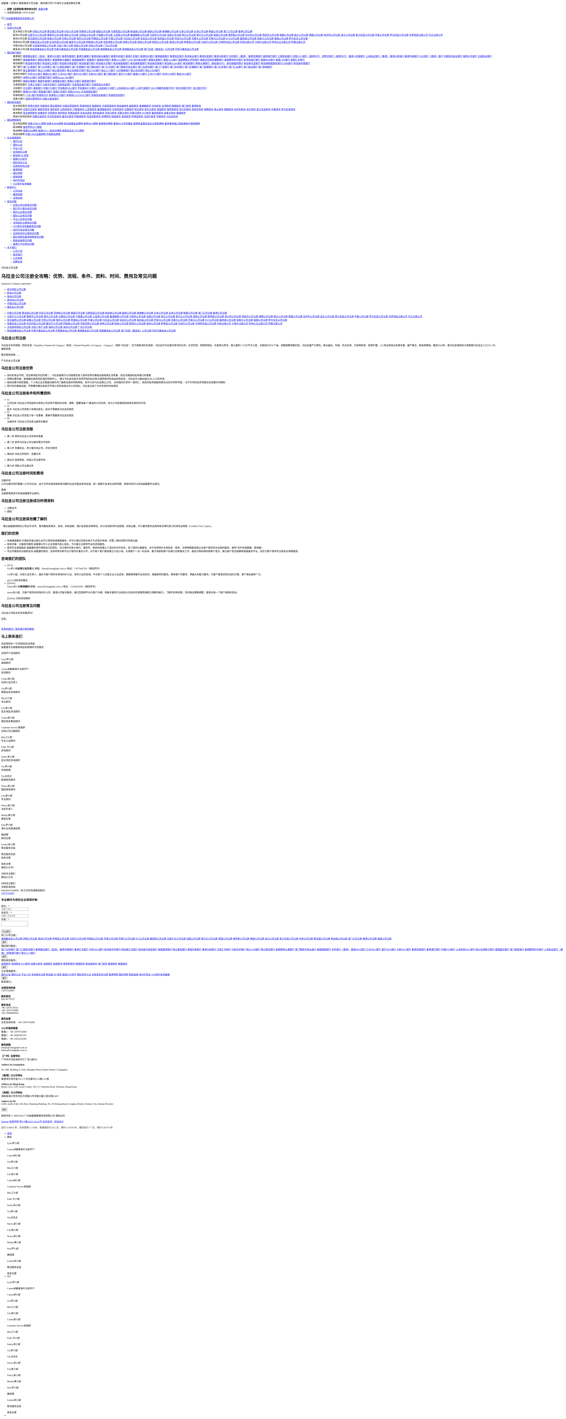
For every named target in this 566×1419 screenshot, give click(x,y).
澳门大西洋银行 (146, 67)
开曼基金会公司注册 (89, 49)
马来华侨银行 (49, 84)
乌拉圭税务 (172, 116)
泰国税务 (96, 106)
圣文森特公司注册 (37, 38)
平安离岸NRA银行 (67, 88)
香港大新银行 (221, 56)
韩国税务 (176, 106)
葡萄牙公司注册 (55, 35)
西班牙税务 (197, 109)
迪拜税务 (106, 116)
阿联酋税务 (80, 116)
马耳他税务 (118, 109)
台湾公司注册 (201, 31)
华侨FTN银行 (169, 74)
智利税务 (62, 113)
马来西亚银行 (64, 84)
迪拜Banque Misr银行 (63, 77)
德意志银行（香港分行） (335, 56)
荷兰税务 (139, 109)
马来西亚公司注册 (120, 31)
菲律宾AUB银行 (57, 95)
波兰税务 (251, 109)
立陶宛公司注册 (87, 35)
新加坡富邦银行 (235, 63)
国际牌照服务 (14, 120)
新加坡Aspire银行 (173, 63)
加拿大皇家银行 (50, 99)
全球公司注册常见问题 (25, 205)
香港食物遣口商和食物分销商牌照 (182, 123)
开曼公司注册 (115, 38)
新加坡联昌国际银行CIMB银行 (277, 63)
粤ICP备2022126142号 (30, 1121)
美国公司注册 (281, 38)
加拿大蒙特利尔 (33, 99)
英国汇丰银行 (60, 91)
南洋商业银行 (192, 56)
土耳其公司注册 (121, 35)
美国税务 (181, 113)
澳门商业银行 (250, 67)
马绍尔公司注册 (209, 42)
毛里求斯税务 (94, 116)
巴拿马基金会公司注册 (66, 49)
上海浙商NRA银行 (126, 88)
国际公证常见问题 (22, 215)
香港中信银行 (118, 56)
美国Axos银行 (170, 60)
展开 (4, 942)
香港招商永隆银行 (100, 56)
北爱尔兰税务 (30, 109)
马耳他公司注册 (158, 35)
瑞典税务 (208, 109)
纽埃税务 (116, 116)
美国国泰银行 (79, 60)
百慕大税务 (123, 113)
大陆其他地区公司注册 (44, 45)
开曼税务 (161, 116)
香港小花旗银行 (357, 56)
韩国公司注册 (216, 31)
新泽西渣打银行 (252, 60)
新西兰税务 (34, 106)
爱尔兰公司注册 (204, 35)
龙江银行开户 (200, 88)
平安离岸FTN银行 (87, 88)
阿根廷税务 (74, 113)
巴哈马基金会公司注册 (187, 49)
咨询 (9, 1133)
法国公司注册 (174, 35)
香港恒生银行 (177, 56)
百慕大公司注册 (200, 38)
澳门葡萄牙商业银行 (126, 67)
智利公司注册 (84, 38)
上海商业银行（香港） (377, 56)
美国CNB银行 (282, 60)
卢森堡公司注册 (104, 35)
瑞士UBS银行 (93, 70)
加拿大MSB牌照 (55, 123)
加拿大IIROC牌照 (37, 123)
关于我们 (12, 247)
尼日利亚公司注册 (59, 42)
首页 (9, 24)
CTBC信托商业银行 (137, 60)
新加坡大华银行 (104, 63)
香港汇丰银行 (133, 56)
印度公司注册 (39, 31)
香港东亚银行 (206, 56)
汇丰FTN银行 (155, 74)
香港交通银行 (84, 56)
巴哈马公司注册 (183, 38)
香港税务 (196, 106)
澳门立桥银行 (45, 67)
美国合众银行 (268, 60)
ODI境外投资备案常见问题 (27, 226)
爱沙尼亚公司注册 (365, 35)
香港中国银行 (69, 56)
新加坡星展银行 (121, 63)
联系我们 (17, 254)
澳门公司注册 (230, 31)
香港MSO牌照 (90, 123)
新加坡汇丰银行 (50, 63)
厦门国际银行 (111, 74)
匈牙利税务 (240, 109)
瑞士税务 (218, 109)
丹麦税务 (276, 109)
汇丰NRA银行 (65, 74)
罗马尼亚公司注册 (399, 35)
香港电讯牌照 (106, 123)
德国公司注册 (316, 35)
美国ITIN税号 (20, 159)
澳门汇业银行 (236, 67)
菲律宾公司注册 (87, 31)
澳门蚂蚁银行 (265, 67)
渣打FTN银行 (125, 74)
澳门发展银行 (206, 67)
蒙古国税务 (56, 106)
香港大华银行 (470, 56)
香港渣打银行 (270, 56)
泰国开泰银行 (45, 81)
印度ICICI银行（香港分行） (306, 56)
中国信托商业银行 (453, 56)
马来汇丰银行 (35, 84)
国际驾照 (17, 173)
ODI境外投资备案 (22, 184)
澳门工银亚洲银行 (61, 67)
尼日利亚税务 (54, 116)
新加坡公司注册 (138, 31)
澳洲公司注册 (176, 42)
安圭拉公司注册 (148, 38)
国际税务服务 (14, 102)
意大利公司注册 (253, 35)
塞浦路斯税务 (104, 109)
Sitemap (5, 1121)
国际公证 (17, 145)
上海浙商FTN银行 (106, 88)
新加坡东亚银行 (252, 63)
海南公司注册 (81, 45)
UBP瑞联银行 (123, 70)
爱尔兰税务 (150, 109)
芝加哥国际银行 (89, 91)
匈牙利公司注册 (332, 35)
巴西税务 (52, 113)
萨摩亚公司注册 (192, 42)
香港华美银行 (412, 56)
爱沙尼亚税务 (263, 109)
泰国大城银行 (30, 81)
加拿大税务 (170, 113)
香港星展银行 (162, 56)
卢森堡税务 (78, 109)
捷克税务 (55, 109)
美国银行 (91, 60)
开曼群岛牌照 (53, 134)
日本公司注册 (186, 31)
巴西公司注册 (69, 38)
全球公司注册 (14, 28)
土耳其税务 (91, 109)
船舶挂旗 (17, 177)
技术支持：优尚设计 (53, 1121)
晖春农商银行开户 (165, 88)
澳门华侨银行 (177, 67)
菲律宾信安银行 (116, 95)
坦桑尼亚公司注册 (39, 42)
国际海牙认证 (20, 162)
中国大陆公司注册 (16, 303)
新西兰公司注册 (160, 42)
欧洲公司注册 (14, 293)
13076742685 (7, 893)
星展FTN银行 (140, 74)
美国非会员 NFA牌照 (73, 130)
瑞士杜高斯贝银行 (76, 70)
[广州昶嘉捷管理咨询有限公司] (17, 18)
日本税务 (156, 106)
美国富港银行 (30, 60)
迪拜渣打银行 (45, 77)
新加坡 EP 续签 (21, 155)
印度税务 (45, 106)
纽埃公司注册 (144, 42)
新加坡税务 (123, 106)
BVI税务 (146, 113)
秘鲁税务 (42, 113)
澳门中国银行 (79, 67)
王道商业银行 (485, 56)
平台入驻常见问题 (22, 219)
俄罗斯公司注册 (236, 35)
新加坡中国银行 (301, 63)
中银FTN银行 (50, 88)
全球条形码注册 (21, 166)
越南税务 (134, 106)
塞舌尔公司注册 (77, 42)
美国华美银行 (45, 60)
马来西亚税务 (109, 106)
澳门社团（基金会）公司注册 (159, 49)
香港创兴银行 (147, 56)
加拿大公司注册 (265, 38)
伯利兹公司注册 (165, 38)
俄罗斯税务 (173, 109)
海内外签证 (19, 180)
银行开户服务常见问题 (25, 208)
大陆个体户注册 (65, 45)
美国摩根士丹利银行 (188, 60)
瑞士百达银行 (138, 70)
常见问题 (12, 201)
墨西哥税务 (157, 113)
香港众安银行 (397, 56)
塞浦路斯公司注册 (139, 35)
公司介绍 (17, 251)
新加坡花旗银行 (155, 63)
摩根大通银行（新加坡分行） (210, 63)
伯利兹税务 (98, 113)
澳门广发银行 (162, 67)
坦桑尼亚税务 (39, 116)
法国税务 (129, 109)
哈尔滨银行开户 (184, 88)
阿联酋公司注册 (94, 42)
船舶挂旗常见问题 (22, 240)
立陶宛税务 (66, 109)
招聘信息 (17, 262)
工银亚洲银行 (285, 56)
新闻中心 (12, 187)
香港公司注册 (245, 31)
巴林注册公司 (247, 42)
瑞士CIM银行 (45, 70)
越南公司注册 (154, 31)
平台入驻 (17, 148)
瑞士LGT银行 (108, 70)
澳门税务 (186, 106)
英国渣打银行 (45, 91)
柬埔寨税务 (145, 106)
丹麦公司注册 (382, 35)
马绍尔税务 (150, 116)
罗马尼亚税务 (288, 109)
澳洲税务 (126, 116)
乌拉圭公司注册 (131, 38)
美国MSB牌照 (30, 130)
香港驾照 (17, 169)
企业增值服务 (14, 138)
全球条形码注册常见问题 (26, 233)
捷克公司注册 (71, 35)
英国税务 (161, 109)
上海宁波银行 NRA (146, 88)
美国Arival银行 (119, 60)
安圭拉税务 (86, 113)
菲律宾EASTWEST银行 (78, 95)
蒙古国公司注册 (55, 31)
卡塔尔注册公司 (263, 42)
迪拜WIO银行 (30, 77)
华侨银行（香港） (238, 56)
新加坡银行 (189, 63)
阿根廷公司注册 (99, 38)
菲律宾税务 (85, 106)
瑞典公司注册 (286, 35)
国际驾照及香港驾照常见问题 (28, 237)
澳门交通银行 (192, 67)
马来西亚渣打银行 (81, 84)
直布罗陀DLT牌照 (32, 127)
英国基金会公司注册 (132, 49)
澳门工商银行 (30, 67)
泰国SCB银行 (74, 81)
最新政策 (17, 194)
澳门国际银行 (94, 67)
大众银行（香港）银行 (431, 56)
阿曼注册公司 (298, 42)
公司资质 (17, 258)
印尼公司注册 (71, 31)
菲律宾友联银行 (99, 95)
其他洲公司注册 (15, 300)
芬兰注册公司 (436, 35)
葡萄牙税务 (44, 109)
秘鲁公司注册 (54, 38)
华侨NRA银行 (35, 74)
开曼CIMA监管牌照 (35, 134)
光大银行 (27, 88)
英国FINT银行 (30, 91)
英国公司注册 (220, 35)
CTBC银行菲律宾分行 (36, 95)
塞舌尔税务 (68, 116)
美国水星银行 (155, 60)
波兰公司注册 (348, 35)
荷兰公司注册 (189, 35)
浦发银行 (37, 88)
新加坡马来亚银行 (69, 63)
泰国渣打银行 (89, 81)
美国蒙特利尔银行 (233, 60)
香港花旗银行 (255, 56)
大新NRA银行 (95, 74)
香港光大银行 (54, 56)
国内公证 (17, 141)
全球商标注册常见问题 (25, 223)
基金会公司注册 (15, 307)
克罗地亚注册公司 (418, 35)
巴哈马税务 (111, 113)
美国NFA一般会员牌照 (50, 130)
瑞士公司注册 (301, 35)
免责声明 (14, 1121)
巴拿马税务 (136, 113)
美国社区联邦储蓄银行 (212, 60)
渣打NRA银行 (80, 74)
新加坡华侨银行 (33, 63)
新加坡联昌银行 (138, 63)
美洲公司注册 (14, 296)
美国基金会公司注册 (110, 49)
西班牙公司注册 (270, 35)
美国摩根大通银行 (61, 60)
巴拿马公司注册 (217, 38)
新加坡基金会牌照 (73, 123)
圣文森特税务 (30, 113)
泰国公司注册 (103, 31)
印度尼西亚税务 (70, 106)
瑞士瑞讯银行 (59, 70)
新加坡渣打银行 (87, 63)
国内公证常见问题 (22, 212)
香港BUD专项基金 (123, 123)
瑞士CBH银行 (152, 70)
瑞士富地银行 (30, 70)
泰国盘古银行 (59, 81)
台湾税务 (166, 106)
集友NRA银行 (184, 74)
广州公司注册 (110, 45)
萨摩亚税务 (137, 116)
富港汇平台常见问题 (23, 244)
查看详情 (43, 9)
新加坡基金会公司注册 (42, 49)
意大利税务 (185, 109)
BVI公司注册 (232, 38)
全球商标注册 (20, 152)
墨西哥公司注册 (248, 38)
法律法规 (17, 198)
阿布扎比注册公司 (281, 42)
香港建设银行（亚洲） (35, 56)
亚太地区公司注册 (16, 289)
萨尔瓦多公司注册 (298, 38)
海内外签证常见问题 (23, 230)
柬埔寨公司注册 (170, 31)
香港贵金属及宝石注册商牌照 (148, 123)
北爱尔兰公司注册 (37, 35)
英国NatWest (74, 91)
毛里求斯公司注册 (112, 42)
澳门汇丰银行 (108, 67)
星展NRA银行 (50, 74)
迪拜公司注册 (130, 42)
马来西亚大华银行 (100, 84)
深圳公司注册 (95, 45)
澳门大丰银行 (221, 67)
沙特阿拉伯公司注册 (228, 42)
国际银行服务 (14, 53)
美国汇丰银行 (298, 60)
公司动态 (17, 191)
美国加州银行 (104, 60)
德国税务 (228, 109)
